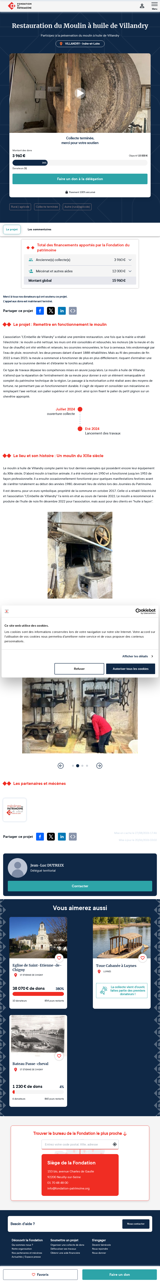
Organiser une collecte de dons (67, 1245)
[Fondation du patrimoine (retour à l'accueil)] (19, 6)
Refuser (79, 668)
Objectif (138, 155)
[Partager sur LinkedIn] (62, 311)
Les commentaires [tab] (39, 229)
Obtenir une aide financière (65, 1253)
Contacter (80, 886)
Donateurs (19, 168)
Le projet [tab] (12, 229)
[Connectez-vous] (142, 6)
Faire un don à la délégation (80, 179)
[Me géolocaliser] (115, 1144)
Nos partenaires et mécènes (27, 1253)
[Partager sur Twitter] (51, 311)
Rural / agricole (20, 206)
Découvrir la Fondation (27, 1240)
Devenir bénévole (101, 1245)
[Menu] (154, 4)
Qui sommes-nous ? (22, 1245)
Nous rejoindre (100, 1248)
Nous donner (99, 1253)
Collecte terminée (47, 206)
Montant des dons (22, 150)
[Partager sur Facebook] (40, 311)
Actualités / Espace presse (26, 1256)
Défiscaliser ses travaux (63, 1248)
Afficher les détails (135, 656)
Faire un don (119, 1274)
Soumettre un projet (64, 1240)
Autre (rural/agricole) (77, 206)
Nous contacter (136, 1223)
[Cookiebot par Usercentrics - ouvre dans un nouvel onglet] (138, 611)
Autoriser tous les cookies (130, 668)
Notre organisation (22, 1248)
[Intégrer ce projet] (73, 311)
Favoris (42, 1274)
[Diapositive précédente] (61, 766)
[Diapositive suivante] (99, 766)
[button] (73, 766)
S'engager (99, 1240)
